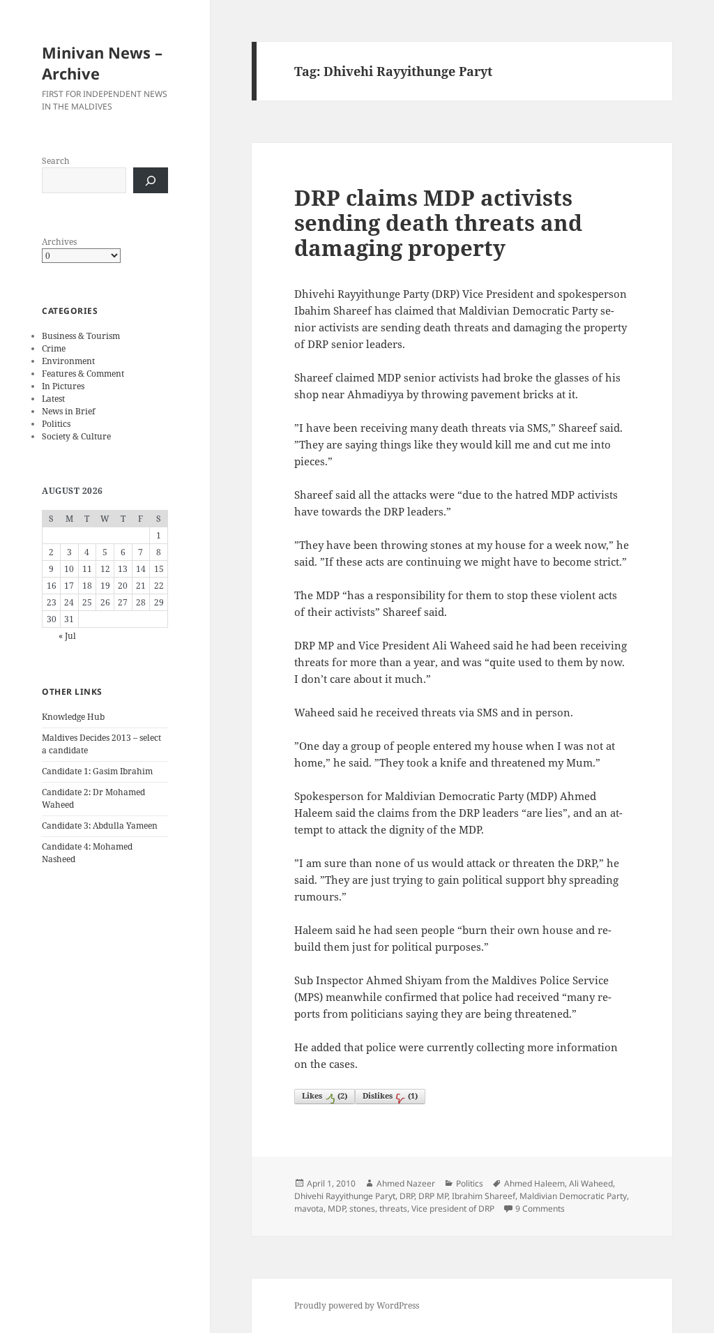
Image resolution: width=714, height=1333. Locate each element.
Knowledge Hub (73, 717)
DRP (407, 1196)
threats (393, 1208)
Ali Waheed (591, 1183)
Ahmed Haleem (534, 1183)
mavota (309, 1208)
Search (56, 161)
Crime (54, 348)
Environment (68, 361)
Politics (56, 424)
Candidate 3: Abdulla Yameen (100, 825)
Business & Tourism (81, 336)
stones (362, 1208)
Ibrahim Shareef (483, 1196)
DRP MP (433, 1196)
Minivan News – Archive (102, 63)
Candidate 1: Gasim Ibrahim (97, 771)
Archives (59, 242)
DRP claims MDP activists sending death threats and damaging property (438, 222)
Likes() (324, 1095)
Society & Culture (76, 436)
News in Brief (68, 411)
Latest (53, 399)
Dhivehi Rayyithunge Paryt (344, 1196)
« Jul (67, 636)
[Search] (150, 180)
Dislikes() (390, 1095)
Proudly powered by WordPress (356, 1305)
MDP (336, 1208)
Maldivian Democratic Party (573, 1196)
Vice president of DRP (452, 1208)
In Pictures (63, 386)
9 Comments (540, 1208)
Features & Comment (83, 373)
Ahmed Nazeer (406, 1183)
